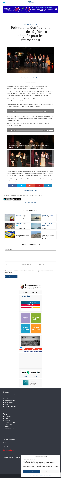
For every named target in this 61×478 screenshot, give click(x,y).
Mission (6, 404)
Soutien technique (9, 430)
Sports (48, 225)
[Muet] (48, 111)
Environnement (52, 232)
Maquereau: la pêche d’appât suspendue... (22, 236)
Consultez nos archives (30, 190)
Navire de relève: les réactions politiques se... (48, 217)
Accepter (31, 471)
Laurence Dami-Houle (33, 78)
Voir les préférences (50, 471)
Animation (7, 418)
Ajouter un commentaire (34, 44)
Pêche (17, 225)
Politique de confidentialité (45, 475)
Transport (51, 215)
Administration (8, 416)
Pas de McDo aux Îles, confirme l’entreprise (21, 217)
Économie (24, 215)
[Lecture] (11, 111)
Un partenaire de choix (10, 400)
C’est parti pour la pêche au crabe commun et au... (22, 227)
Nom (6, 264)
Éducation (34, 24)
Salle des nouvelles (9, 428)
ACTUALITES (27, 24)
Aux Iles (25, 296)
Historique (7, 398)
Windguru (25, 375)
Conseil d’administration (10, 395)
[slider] (51, 111)
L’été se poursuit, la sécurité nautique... (48, 227)
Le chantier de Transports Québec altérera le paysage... (48, 237)
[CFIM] (30, 1)
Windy (25, 376)
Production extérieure (10, 422)
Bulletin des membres (10, 396)
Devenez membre (9, 402)
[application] (30, 111)
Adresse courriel (27, 264)
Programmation (8, 424)
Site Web (41, 264)
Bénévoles (7, 420)
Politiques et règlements (10, 406)
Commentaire (8, 249)
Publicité (7, 426)
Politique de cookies (34, 475)
